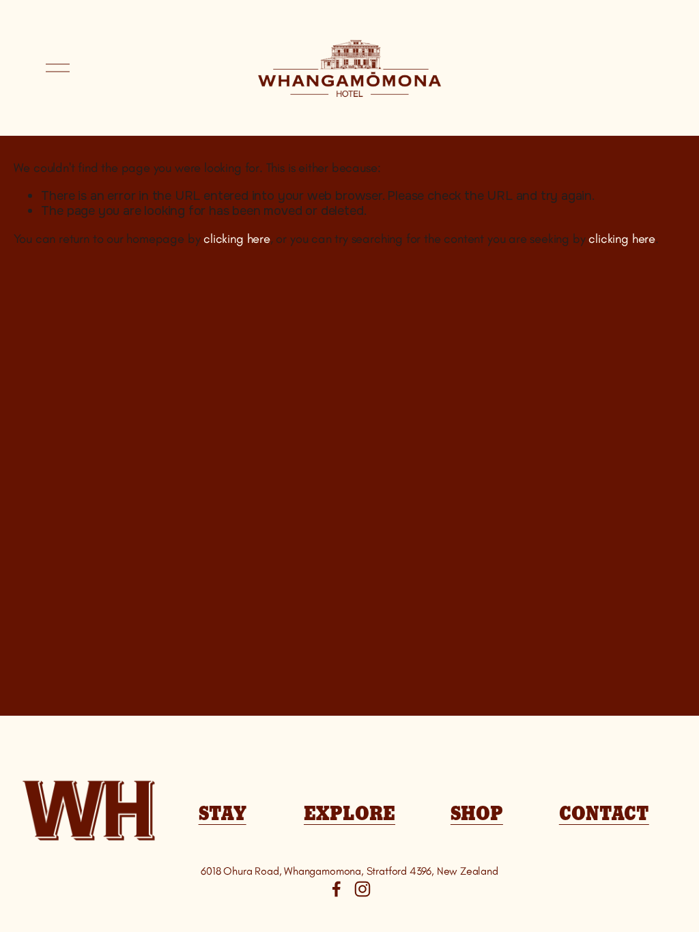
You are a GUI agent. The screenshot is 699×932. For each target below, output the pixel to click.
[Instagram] (362, 889)
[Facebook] (336, 889)
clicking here (236, 238)
